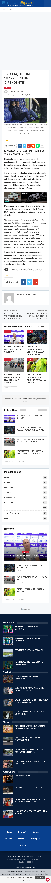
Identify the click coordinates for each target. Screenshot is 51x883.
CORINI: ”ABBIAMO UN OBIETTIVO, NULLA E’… (25, 556)
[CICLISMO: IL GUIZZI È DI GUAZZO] (8, 790)
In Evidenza (8, 518)
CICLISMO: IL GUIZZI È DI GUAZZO (28, 788)
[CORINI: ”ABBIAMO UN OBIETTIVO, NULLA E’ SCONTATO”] (14, 337)
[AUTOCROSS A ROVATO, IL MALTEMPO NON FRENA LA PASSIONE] (8, 729)
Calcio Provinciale (11, 513)
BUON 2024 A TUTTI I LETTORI (26, 776)
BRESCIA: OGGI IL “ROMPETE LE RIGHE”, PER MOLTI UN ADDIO (13, 316)
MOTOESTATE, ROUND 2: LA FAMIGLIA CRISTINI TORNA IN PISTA (37, 316)
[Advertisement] (25, 40)
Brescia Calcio (22, 269)
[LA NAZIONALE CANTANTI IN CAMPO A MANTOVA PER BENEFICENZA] (8, 802)
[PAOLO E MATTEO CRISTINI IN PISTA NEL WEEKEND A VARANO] (14, 365)
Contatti (22, 845)
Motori (7, 477)
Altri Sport (8, 492)
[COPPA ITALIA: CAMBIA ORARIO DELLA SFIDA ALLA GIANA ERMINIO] (37, 337)
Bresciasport (18, 856)
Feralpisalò (8, 487)
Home (9, 832)
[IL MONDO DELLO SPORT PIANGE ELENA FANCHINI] (8, 814)
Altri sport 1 (8, 508)
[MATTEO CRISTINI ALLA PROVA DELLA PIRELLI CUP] (8, 764)
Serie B (38, 269)
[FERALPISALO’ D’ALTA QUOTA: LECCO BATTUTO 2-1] (8, 629)
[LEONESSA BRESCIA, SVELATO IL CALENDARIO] (8, 679)
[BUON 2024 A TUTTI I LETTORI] (8, 779)
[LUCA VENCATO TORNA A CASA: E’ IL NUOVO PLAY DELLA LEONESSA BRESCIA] (8, 691)
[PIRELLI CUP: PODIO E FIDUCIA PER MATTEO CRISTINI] (8, 741)
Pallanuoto (8, 503)
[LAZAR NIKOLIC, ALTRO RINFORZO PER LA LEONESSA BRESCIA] (8, 703)
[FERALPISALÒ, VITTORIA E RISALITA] (8, 653)
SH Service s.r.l (30, 868)
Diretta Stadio (9, 498)
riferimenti (29, 399)
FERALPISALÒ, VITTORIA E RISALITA (29, 650)
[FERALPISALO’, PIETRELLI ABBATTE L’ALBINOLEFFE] (8, 665)
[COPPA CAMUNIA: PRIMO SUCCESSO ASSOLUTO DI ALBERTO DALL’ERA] (8, 752)
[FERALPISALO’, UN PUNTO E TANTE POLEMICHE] (8, 641)
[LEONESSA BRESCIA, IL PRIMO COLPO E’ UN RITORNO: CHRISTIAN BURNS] (8, 715)
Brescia (12, 269)
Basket (7, 482)
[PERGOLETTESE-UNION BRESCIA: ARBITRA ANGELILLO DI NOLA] (37, 365)
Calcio (7, 87)
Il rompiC (22, 832)
